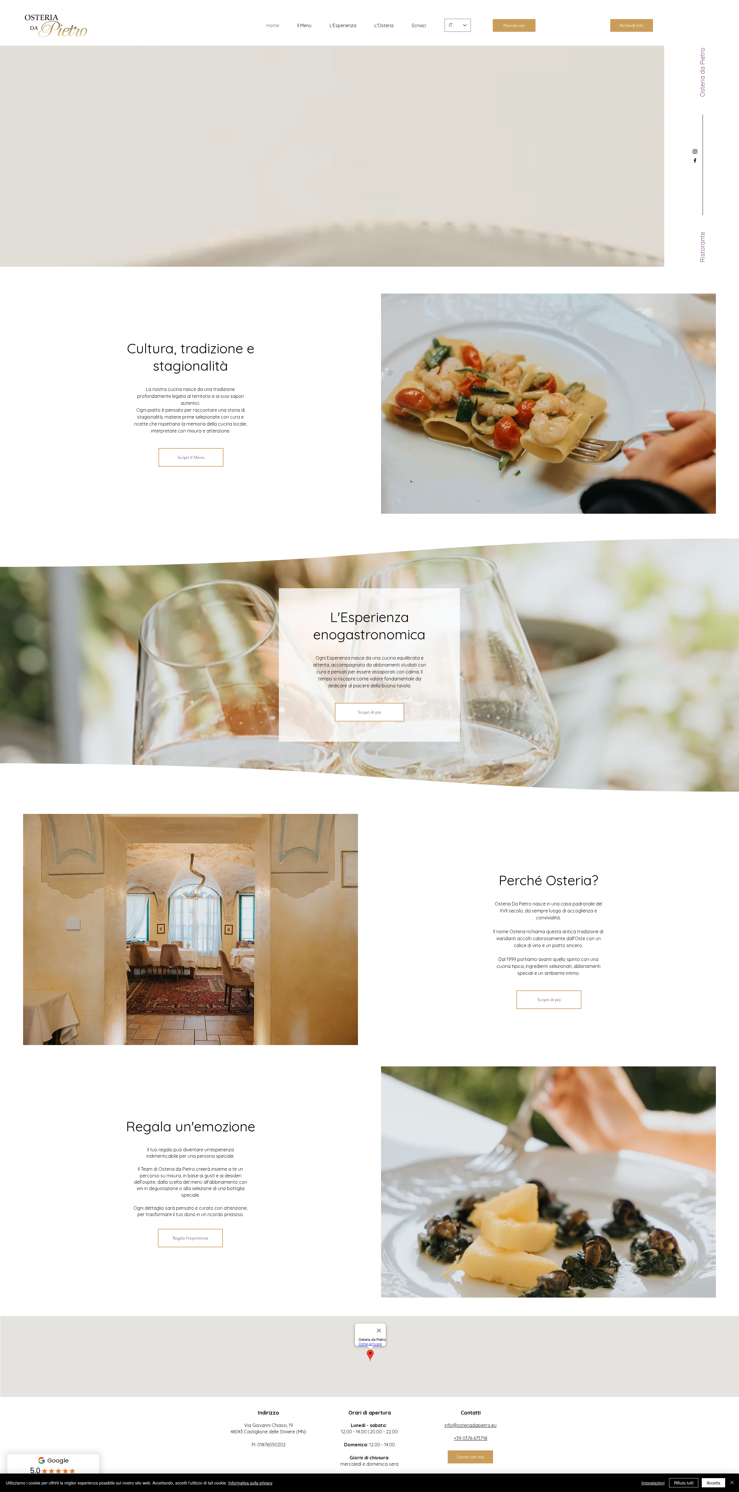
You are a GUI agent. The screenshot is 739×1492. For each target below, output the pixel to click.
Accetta (713, 1483)
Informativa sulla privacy (250, 1483)
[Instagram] (695, 152)
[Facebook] (695, 160)
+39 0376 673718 (470, 1438)
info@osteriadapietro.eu (471, 1425)
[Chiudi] (732, 1482)
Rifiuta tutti (683, 1483)
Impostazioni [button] (653, 1483)
